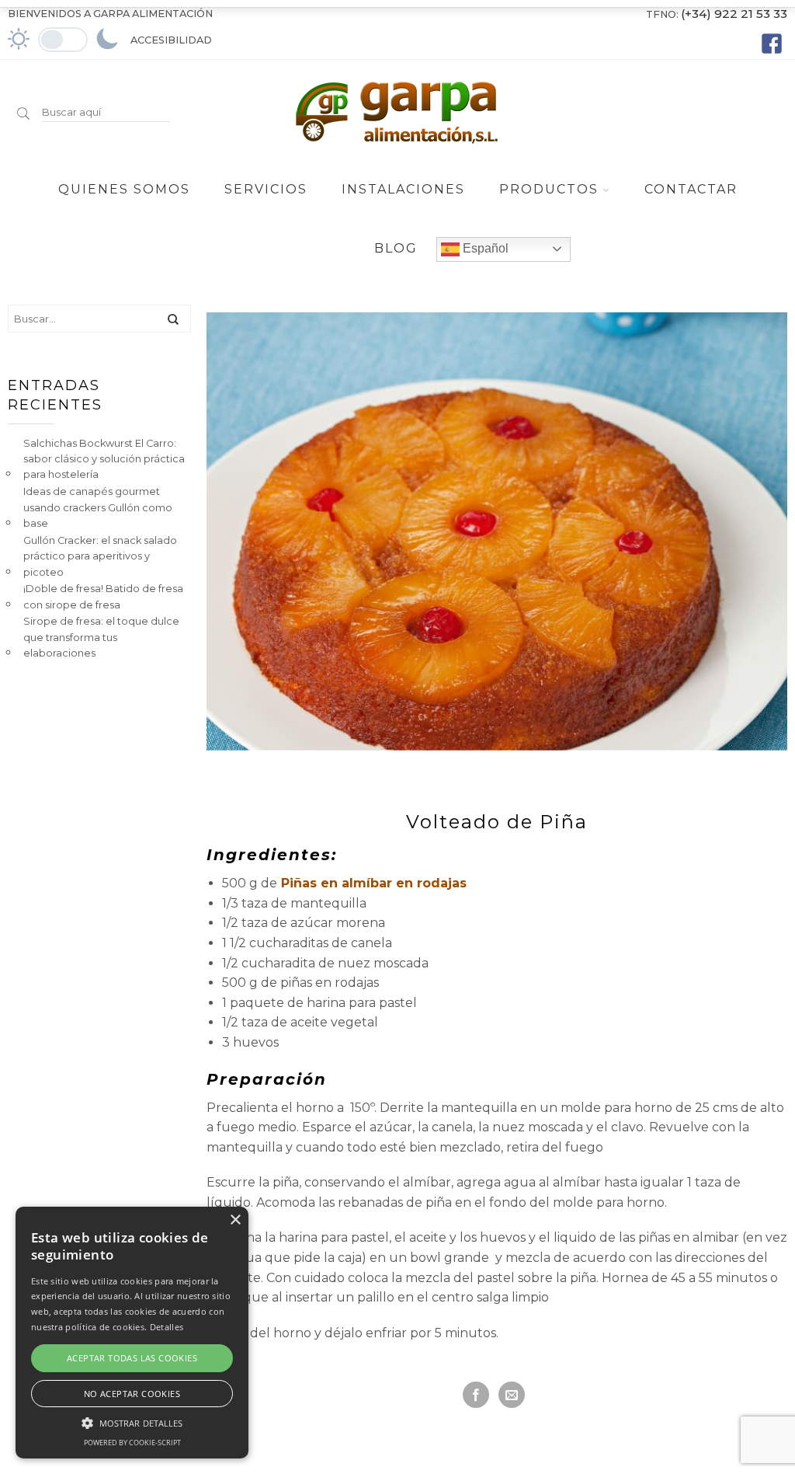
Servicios (265, 189)
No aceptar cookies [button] (132, 1393)
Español (484, 248)
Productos (549, 189)
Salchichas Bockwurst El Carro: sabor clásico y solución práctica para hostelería (104, 459)
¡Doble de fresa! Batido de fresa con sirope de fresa (103, 596)
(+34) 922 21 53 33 (734, 13)
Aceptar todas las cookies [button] (132, 1358)
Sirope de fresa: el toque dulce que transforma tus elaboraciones (101, 637)
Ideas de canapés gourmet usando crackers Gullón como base (97, 507)
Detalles (166, 1327)
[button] (132, 1421)
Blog (396, 248)
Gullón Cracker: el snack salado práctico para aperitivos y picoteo (100, 556)
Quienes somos (124, 189)
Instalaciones (403, 189)
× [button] (235, 1220)
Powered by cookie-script (132, 1442)
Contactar (691, 189)
